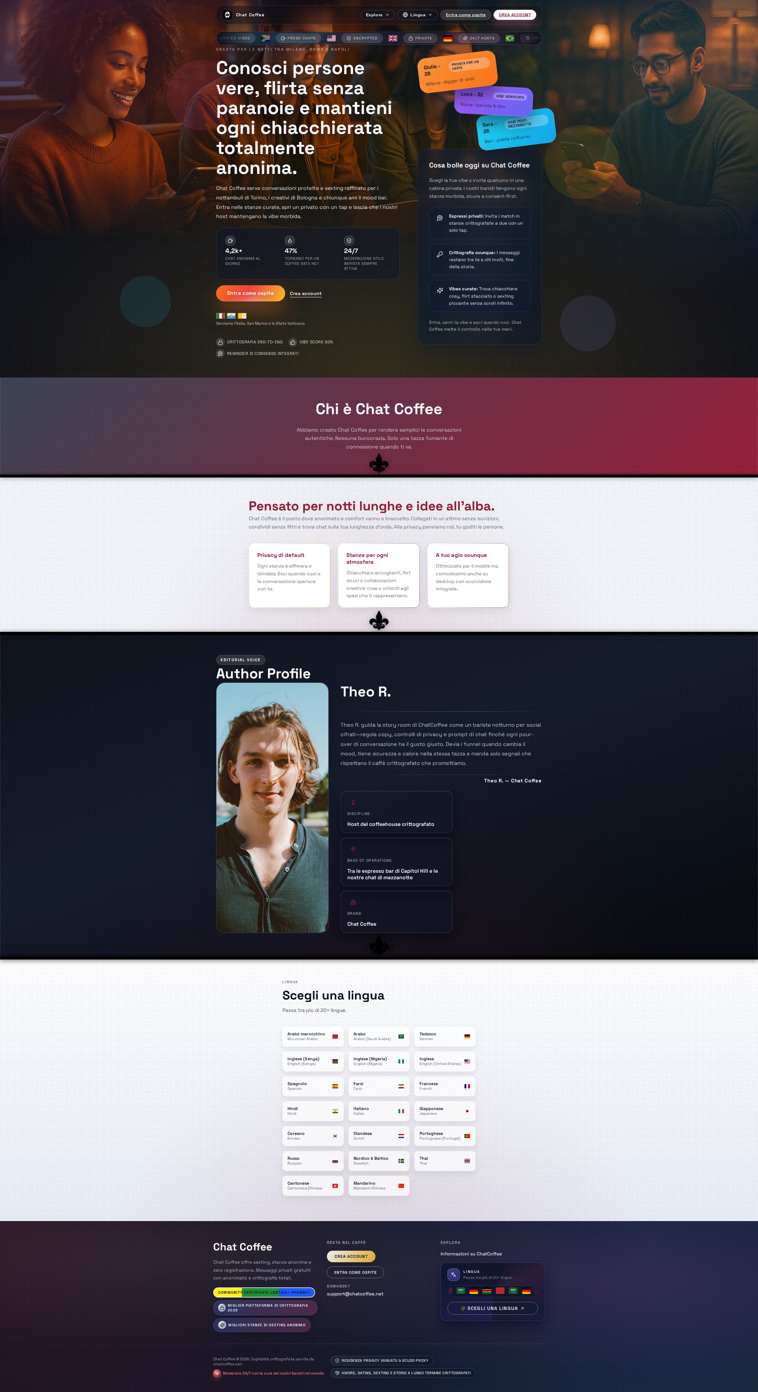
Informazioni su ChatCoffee (471, 1254)
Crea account (515, 14)
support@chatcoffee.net (355, 1294)
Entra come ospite (466, 14)
